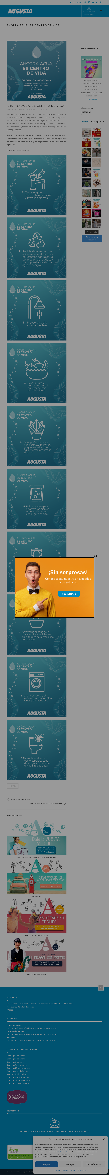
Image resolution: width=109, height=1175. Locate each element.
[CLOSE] (95, 556)
